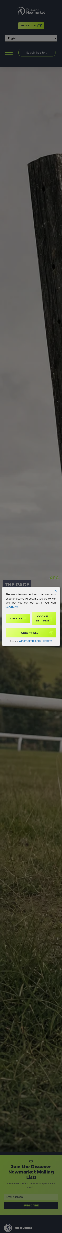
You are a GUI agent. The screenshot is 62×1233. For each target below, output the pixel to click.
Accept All (29, 632)
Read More (12, 607)
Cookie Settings (43, 618)
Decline (16, 618)
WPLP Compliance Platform (35, 641)
